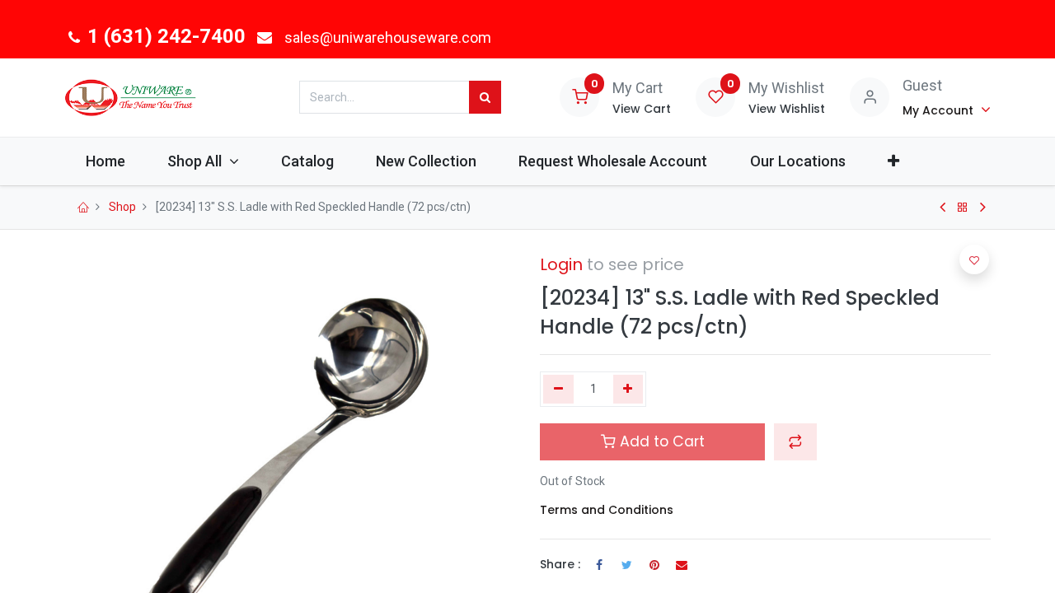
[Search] (485, 97)
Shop (122, 206)
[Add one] (628, 389)
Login (561, 264)
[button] (893, 161)
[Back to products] (963, 207)
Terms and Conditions (606, 510)
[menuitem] (105, 161)
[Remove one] (558, 389)
